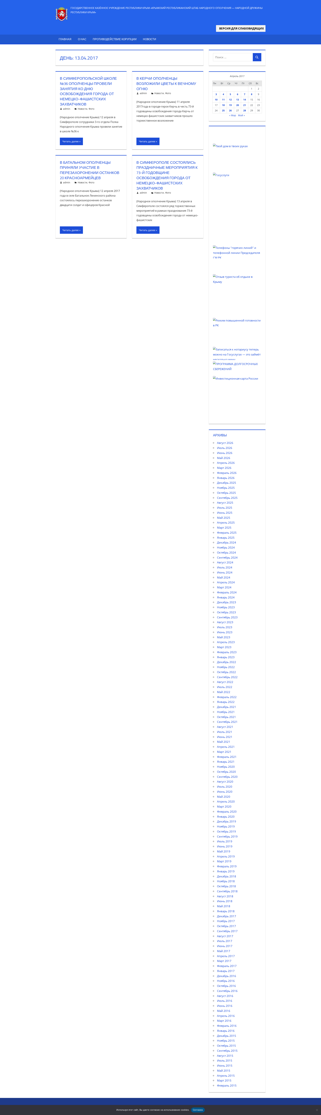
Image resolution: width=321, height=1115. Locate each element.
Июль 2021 (224, 732)
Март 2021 (224, 752)
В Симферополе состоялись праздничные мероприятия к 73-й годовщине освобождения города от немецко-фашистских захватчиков (167, 175)
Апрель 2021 (226, 747)
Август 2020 (225, 781)
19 (230, 105)
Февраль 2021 (227, 757)
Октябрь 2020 (226, 772)
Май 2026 (223, 458)
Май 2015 (223, 1070)
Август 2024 (225, 562)
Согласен (198, 1109)
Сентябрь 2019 (227, 836)
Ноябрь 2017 (226, 921)
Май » (241, 115)
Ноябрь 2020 (226, 767)
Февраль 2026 (227, 473)
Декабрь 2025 (226, 483)
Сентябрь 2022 (227, 677)
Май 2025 (223, 518)
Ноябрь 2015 (226, 1040)
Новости (149, 39)
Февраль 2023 (227, 652)
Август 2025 (225, 503)
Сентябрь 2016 (227, 991)
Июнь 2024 (224, 572)
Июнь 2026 (224, 453)
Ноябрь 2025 (226, 488)
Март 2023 (224, 647)
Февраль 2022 (227, 697)
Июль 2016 (224, 1001)
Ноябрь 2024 (226, 547)
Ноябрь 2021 (226, 712)
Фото (91, 108)
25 (223, 110)
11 (223, 99)
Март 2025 (224, 527)
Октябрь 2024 (226, 552)
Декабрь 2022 (226, 662)
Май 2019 (223, 851)
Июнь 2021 (224, 737)
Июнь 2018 (224, 901)
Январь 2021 (226, 762)
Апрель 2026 (226, 463)
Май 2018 (223, 906)
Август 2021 (225, 727)
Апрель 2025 (226, 522)
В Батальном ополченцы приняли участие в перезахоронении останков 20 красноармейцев (89, 170)
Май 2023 (223, 637)
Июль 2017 (224, 941)
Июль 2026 (224, 448)
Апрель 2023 (226, 642)
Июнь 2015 (224, 1065)
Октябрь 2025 (226, 493)
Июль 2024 (224, 567)
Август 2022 (225, 682)
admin (66, 108)
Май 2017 (223, 951)
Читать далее (70, 141)
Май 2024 (223, 577)
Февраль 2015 (227, 1085)
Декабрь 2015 (226, 1036)
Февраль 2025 (227, 532)
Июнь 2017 (224, 946)
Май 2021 (223, 742)
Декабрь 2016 (226, 976)
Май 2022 (223, 692)
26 (230, 110)
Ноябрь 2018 (226, 881)
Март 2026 (224, 468)
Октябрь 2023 (226, 612)
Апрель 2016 (226, 1016)
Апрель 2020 (226, 801)
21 (244, 105)
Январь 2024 (226, 597)
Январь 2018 (226, 911)
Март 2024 (224, 587)
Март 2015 (224, 1080)
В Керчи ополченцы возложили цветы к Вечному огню (166, 84)
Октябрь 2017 (226, 926)
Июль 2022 (224, 687)
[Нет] (316, 1110)
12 (230, 99)
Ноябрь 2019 (226, 826)
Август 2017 (225, 936)
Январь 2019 (226, 871)
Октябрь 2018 (226, 886)
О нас (82, 39)
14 (244, 99)
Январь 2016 (226, 1031)
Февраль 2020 (227, 811)
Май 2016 (223, 1011)
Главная (65, 39)
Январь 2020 (226, 816)
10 (216, 99)
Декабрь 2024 (226, 542)
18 (223, 105)
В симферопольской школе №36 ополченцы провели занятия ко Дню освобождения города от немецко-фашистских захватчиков (88, 91)
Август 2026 (225, 443)
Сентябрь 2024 (227, 557)
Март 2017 (224, 961)
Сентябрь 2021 (227, 722)
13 (237, 99)
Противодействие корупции (115, 39)
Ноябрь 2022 (226, 667)
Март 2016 (224, 1021)
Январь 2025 (226, 537)
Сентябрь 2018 (227, 891)
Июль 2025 (224, 508)
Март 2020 (224, 806)
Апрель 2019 (226, 856)
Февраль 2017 (227, 966)
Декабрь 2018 (226, 876)
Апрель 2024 (226, 582)
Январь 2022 (226, 702)
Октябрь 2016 (226, 986)
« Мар (232, 115)
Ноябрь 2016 (226, 981)
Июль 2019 (224, 841)
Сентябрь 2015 (227, 1051)
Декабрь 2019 (226, 821)
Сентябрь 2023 (227, 617)
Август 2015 (225, 1056)
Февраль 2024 (227, 592)
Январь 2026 (226, 478)
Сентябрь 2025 (227, 498)
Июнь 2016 (224, 1006)
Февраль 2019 (227, 866)
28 (244, 110)
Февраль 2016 (227, 1026)
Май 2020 (223, 797)
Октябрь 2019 (226, 831)
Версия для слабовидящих (241, 28)
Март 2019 (224, 861)
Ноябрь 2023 (226, 607)
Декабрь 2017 (226, 916)
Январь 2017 (226, 971)
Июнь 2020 (224, 792)
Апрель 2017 (226, 956)
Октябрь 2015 (226, 1046)
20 (237, 105)
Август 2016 (225, 996)
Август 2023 (225, 622)
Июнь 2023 (224, 632)
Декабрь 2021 (226, 707)
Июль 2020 (224, 786)
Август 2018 (225, 896)
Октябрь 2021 (226, 717)
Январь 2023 (226, 657)
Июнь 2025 (224, 513)
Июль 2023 (224, 627)
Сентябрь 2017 (227, 931)
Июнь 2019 (224, 846)
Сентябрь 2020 (227, 777)
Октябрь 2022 (226, 672)
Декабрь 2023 (226, 602)
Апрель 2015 (226, 1075)
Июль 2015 (224, 1060)
